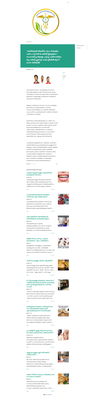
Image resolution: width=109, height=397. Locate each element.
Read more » (53, 189)
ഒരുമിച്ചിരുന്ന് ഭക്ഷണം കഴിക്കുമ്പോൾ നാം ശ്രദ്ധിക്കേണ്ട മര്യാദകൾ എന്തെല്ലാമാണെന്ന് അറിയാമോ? (39, 308)
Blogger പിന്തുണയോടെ (48, 394)
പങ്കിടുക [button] (64, 72)
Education (64, 77)
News (63, 78)
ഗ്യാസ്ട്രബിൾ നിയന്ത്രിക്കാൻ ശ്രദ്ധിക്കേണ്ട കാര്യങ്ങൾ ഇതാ (37, 218)
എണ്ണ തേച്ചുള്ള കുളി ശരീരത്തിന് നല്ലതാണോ (37, 353)
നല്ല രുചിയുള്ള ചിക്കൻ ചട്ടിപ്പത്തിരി (39, 261)
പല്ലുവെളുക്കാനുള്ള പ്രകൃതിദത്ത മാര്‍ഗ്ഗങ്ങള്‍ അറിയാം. (39, 174)
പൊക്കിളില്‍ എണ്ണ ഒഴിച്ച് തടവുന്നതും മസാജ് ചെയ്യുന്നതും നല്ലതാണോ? (39, 331)
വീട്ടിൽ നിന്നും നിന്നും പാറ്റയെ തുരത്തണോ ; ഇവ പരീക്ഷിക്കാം (37, 240)
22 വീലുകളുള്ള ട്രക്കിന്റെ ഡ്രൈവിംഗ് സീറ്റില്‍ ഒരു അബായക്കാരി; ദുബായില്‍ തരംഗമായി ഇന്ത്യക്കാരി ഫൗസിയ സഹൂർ (40, 283)
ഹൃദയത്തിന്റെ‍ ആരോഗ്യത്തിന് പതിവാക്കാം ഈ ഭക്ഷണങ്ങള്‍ (37, 196)
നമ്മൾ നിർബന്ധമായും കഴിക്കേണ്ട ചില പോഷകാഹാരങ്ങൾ (40, 375)
